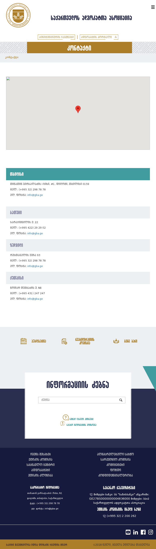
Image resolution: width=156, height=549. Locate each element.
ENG (147, 6)
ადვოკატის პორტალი (97, 37)
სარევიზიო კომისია (116, 459)
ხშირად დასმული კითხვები (81, 419)
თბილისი (17, 174)
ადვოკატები (40, 470)
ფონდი (115, 470)
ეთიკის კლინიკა (40, 475)
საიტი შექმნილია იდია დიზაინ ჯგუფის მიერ (36, 545)
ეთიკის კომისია (40, 459)
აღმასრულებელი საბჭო (115, 454)
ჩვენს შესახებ (40, 454)
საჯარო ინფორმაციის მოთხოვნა (81, 425)
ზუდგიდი (16, 245)
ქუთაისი (17, 278)
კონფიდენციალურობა (115, 475)
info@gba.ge (35, 194)
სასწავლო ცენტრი (41, 465)
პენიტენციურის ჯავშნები (56, 37)
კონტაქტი (11, 57)
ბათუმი (16, 212)
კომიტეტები (115, 465)
